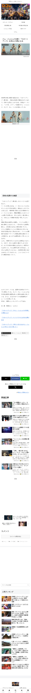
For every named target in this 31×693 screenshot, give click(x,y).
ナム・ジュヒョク (17, 333)
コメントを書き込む (15, 536)
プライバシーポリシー (8, 687)
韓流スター (5, 335)
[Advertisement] (15, 74)
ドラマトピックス (7, 333)
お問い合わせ (23, 687)
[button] (28, 585)
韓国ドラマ (26, 333)
